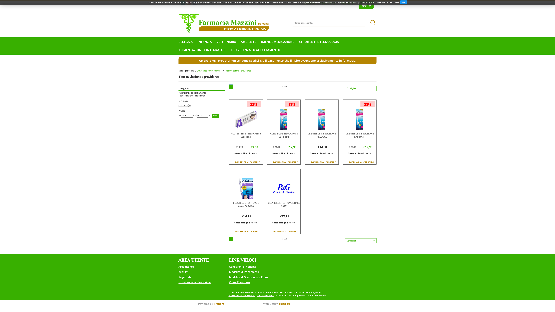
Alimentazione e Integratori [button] (202, 50)
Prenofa (219, 303)
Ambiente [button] (248, 42)
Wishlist (183, 272)
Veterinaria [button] (226, 42)
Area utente (186, 266)
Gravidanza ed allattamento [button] (255, 50)
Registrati (184, 277)
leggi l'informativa (311, 2)
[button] (361, 88)
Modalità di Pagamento (244, 272)
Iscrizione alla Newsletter (194, 282)
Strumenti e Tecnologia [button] (319, 42)
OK (403, 2)
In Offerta (184, 105)
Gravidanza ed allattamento (210, 71)
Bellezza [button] (185, 42)
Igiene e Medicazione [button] (277, 42)
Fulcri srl (284, 303)
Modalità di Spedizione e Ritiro (248, 277)
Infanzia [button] (204, 42)
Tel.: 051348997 (265, 295)
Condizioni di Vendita (242, 266)
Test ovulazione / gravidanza (191, 96)
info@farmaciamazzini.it (242, 295)
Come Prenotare (239, 282)
